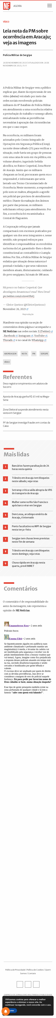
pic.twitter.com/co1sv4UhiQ (18, 296)
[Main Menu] (49, 6)
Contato (32, 973)
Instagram (24, 335)
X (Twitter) (44, 331)
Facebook (9, 335)
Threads (8, 340)
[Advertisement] (28, 830)
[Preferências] (5, 1011)
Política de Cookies (35, 970)
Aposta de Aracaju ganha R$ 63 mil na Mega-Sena (26, 398)
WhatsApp (38, 340)
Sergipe (44, 353)
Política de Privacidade (15, 970)
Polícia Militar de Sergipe (17, 55)
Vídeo (7, 362)
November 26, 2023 (14, 309)
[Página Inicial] (5, 5)
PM (33, 353)
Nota (24, 353)
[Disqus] (28, 658)
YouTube (39, 335)
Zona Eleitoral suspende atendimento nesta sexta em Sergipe (25, 411)
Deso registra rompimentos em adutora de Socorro (25, 385)
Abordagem (10, 353)
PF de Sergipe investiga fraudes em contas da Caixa (26, 424)
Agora (17, 5)
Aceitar (11, 1010)
